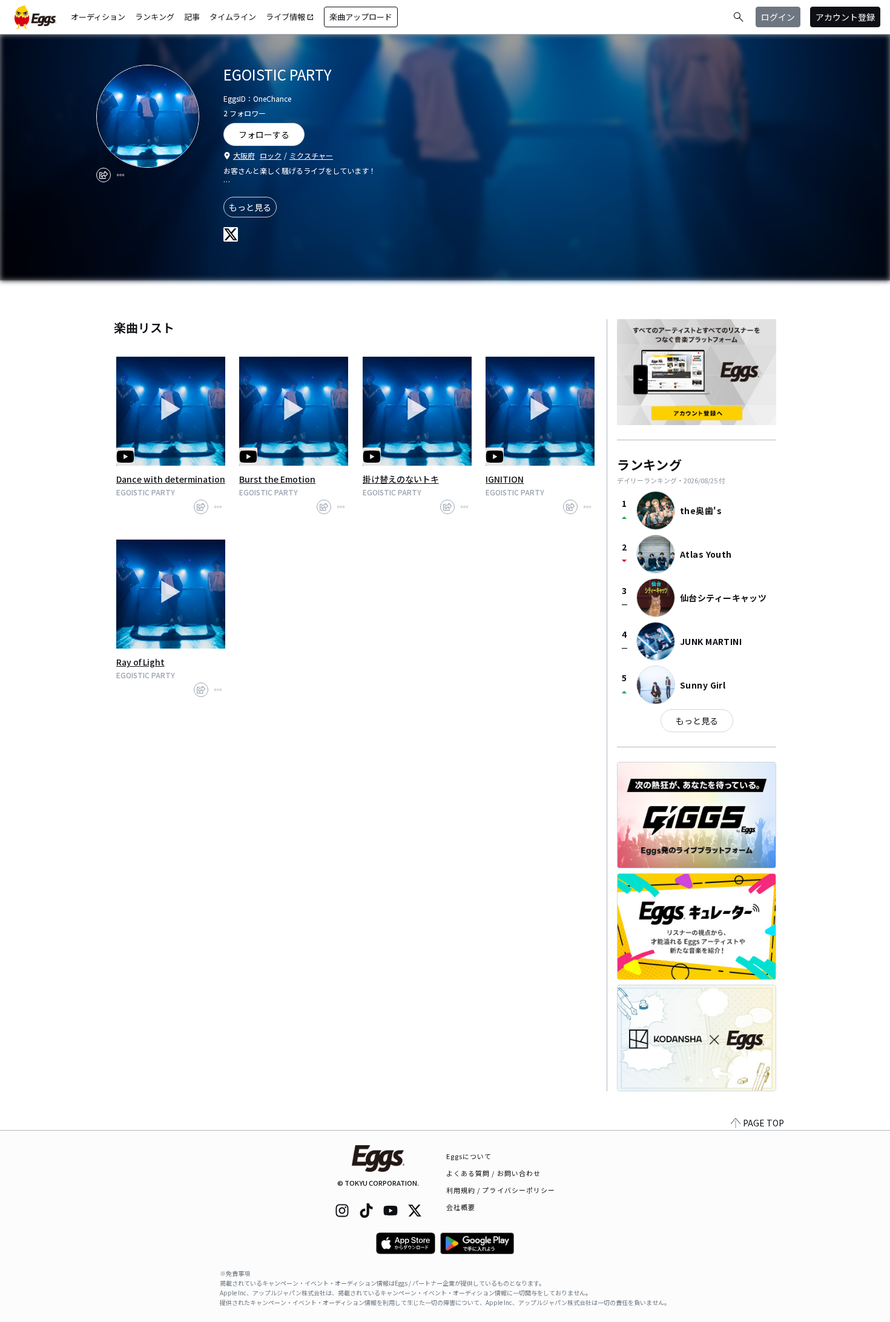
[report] (120, 175)
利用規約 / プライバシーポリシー (501, 1190)
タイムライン (232, 16)
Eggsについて (469, 1156)
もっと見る (250, 207)
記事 (192, 16)
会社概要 (460, 1207)
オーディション (98, 16)
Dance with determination (170, 479)
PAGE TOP (763, 1123)
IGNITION (505, 479)
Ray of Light (140, 662)
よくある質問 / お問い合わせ (493, 1173)
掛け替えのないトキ (401, 479)
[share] (103, 175)
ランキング (154, 16)
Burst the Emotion (277, 479)
